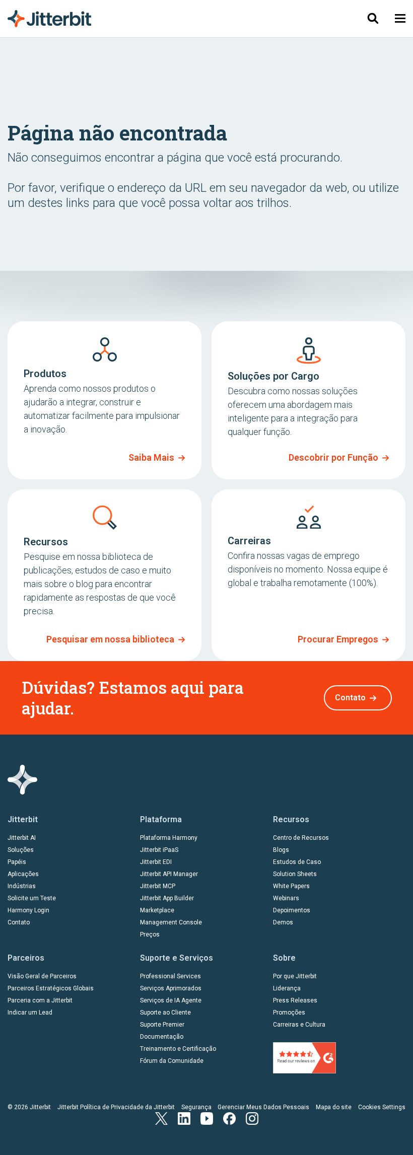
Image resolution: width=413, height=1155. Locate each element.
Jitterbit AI (22, 837)
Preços (150, 934)
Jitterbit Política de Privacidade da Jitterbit (116, 1107)
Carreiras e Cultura (299, 1024)
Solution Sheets (295, 874)
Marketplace (157, 910)
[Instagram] (252, 1117)
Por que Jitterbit (295, 976)
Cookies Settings (381, 1107)
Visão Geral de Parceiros (42, 976)
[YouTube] (206, 1117)
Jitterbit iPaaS (159, 849)
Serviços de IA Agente (170, 1000)
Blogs (281, 849)
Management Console (171, 922)
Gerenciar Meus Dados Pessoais (263, 1107)
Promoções (289, 1012)
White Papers (291, 886)
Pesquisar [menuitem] (373, 18)
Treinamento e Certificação (178, 1048)
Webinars (286, 898)
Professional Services (170, 976)
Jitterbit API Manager (169, 874)
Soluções (21, 849)
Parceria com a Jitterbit (40, 1000)
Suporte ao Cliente (165, 1012)
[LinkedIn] (184, 1117)
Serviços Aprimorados (170, 988)
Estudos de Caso (297, 861)
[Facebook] (229, 1117)
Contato (350, 697)
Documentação (161, 1036)
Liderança (287, 988)
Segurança (196, 1107)
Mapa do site (334, 1107)
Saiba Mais (151, 457)
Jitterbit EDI (156, 861)
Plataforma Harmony (168, 837)
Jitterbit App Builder (167, 898)
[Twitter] (161, 1117)
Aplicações (23, 874)
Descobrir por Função (333, 457)
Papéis (17, 861)
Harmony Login (28, 910)
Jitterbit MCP (157, 886)
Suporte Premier (162, 1024)
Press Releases (295, 1000)
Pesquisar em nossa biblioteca (110, 639)
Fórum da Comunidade (171, 1060)
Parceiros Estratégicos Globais (51, 988)
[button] (400, 18)
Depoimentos (291, 910)
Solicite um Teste (32, 898)
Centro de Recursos (301, 837)
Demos (283, 922)
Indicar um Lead (30, 1012)
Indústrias (22, 886)
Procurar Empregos (338, 639)
